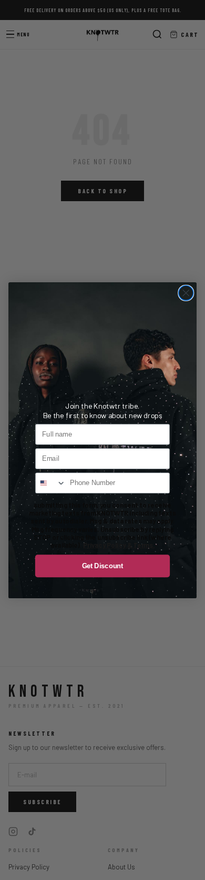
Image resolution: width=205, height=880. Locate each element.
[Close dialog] (186, 292)
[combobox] (51, 483)
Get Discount (103, 565)
